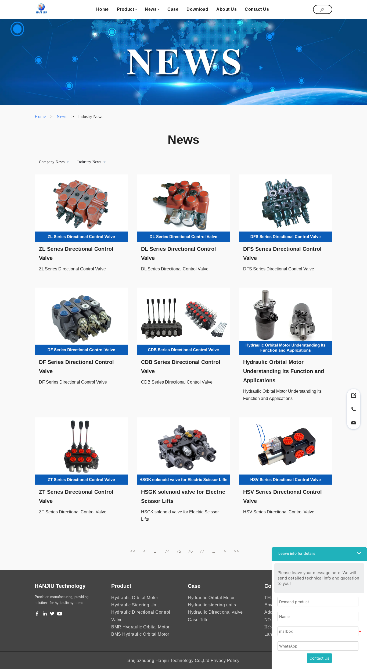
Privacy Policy (225, 660)
